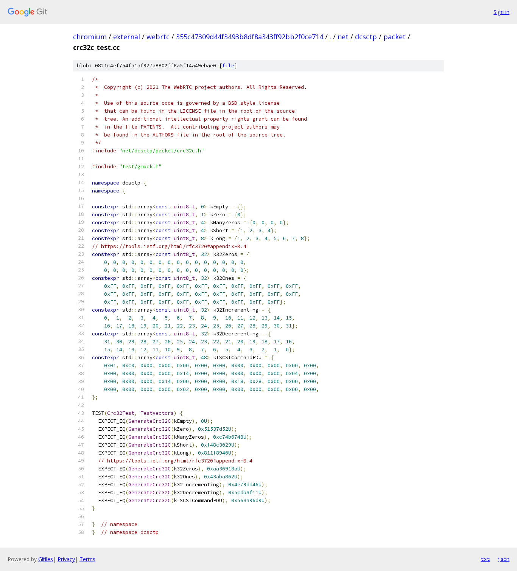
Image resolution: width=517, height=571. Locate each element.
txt (485, 558)
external (126, 36)
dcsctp (366, 36)
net (343, 36)
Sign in (501, 12)
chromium (90, 36)
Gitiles (45, 559)
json (503, 558)
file (228, 65)
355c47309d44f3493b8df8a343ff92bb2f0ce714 (249, 36)
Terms (87, 559)
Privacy (66, 559)
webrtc (158, 36)
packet (394, 36)
